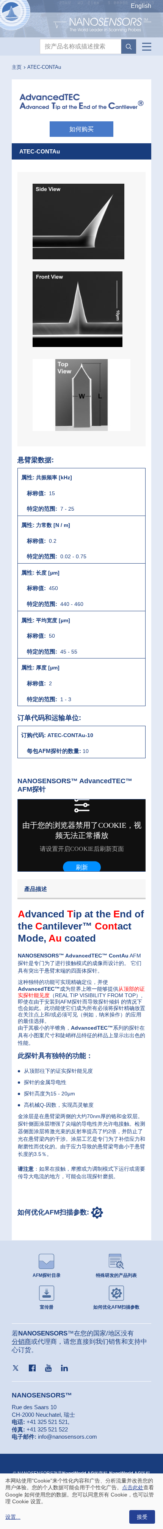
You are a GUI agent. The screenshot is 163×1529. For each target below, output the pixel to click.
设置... (12, 1517)
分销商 (21, 1341)
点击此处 (132, 1487)
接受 (142, 1517)
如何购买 (81, 129)
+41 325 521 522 (47, 1429)
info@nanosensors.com (67, 1436)
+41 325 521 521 (47, 1422)
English (141, 6)
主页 (17, 67)
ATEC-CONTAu (44, 67)
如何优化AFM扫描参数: (54, 1212)
